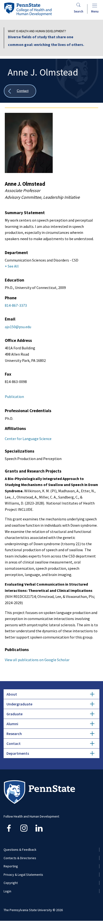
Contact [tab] (13, 743)
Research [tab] (14, 733)
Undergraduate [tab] (19, 704)
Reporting (11, 866)
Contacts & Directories (20, 858)
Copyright (11, 883)
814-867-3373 (16, 305)
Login (7, 891)
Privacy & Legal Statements (23, 874)
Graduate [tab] (14, 713)
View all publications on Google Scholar (37, 659)
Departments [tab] (17, 753)
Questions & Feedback (20, 849)
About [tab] (11, 694)
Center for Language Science (28, 438)
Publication (14, 396)
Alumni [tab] (12, 723)
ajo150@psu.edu (18, 326)
